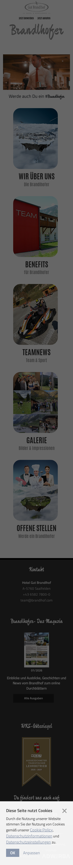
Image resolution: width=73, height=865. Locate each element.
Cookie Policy (41, 830)
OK (12, 853)
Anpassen (31, 853)
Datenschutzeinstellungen (28, 842)
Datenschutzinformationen (29, 836)
